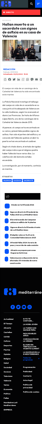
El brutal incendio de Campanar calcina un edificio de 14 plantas (23, 221)
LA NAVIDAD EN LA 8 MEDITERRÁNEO (31, 353)
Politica (7, 394)
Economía (8, 389)
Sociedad (8, 367)
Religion (7, 359)
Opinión (7, 354)
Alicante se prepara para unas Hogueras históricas (23, 251)
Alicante (7, 328)
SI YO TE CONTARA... (28, 320)
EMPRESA (8, 410)
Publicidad (27, 371)
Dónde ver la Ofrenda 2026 (22, 205)
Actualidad (8, 319)
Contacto (27, 376)
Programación (29, 367)
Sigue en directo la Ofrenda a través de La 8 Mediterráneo (25, 228)
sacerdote (28, 180)
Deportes (8, 345)
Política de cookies (31, 392)
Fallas (6, 398)
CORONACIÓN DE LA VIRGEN (31, 340)
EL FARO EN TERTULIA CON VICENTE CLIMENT (31, 347)
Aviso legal (27, 380)
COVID (7, 337)
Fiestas (7, 350)
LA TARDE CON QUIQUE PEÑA (29, 329)
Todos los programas (31, 359)
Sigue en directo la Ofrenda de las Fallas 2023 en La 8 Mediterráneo (24, 213)
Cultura (7, 341)
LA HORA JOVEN (30, 324)
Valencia (7, 180)
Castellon (8, 332)
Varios (6, 385)
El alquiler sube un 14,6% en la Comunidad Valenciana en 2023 (23, 236)
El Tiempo (8, 323)
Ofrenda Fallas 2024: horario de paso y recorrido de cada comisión (24, 244)
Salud (6, 363)
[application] (21, 50)
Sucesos (6, 20)
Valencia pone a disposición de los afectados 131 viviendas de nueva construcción (24, 260)
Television (8, 376)
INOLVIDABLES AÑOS (29, 334)
